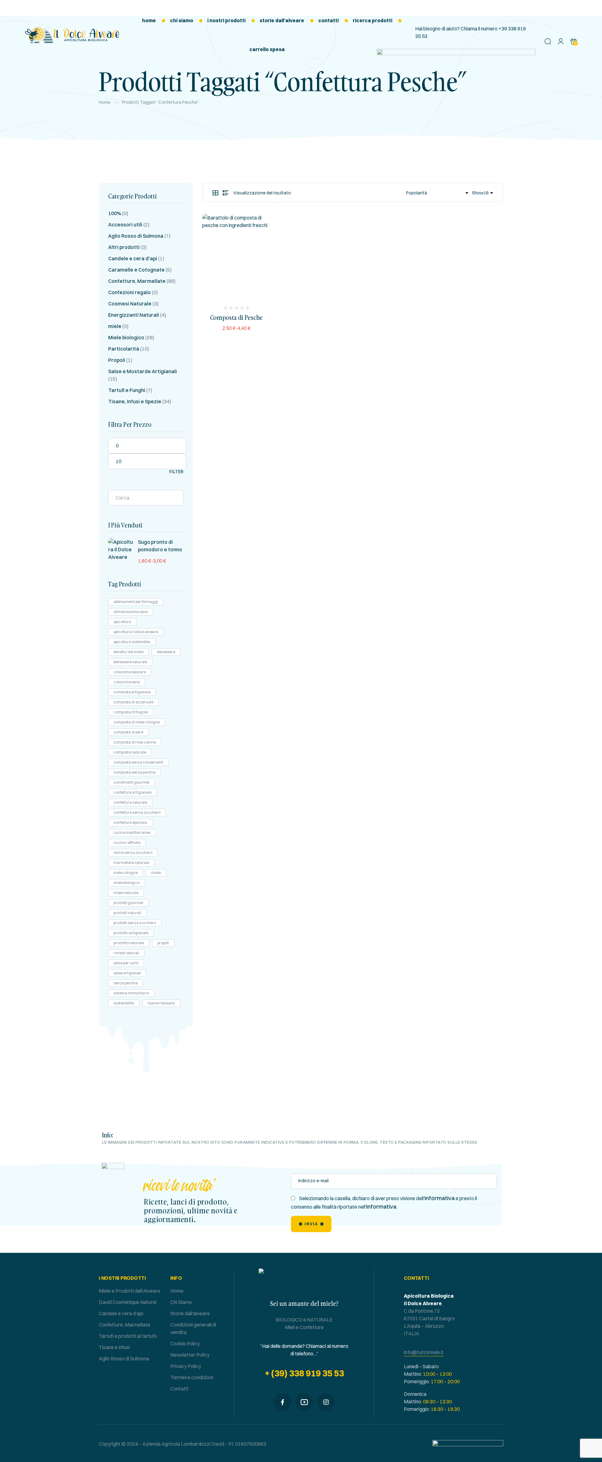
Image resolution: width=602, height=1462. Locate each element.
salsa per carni (126, 963)
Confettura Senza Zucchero (137, 812)
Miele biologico (126, 337)
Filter (176, 471)
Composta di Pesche (236, 317)
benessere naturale (130, 661)
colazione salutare (130, 672)
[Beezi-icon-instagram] (325, 1402)
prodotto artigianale (131, 932)
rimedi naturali (126, 953)
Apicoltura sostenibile (132, 641)
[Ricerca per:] (145, 498)
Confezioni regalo (129, 292)
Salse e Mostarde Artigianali (142, 371)
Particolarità (123, 349)
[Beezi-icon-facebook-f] (282, 1402)
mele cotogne (126, 872)
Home (104, 102)
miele (114, 326)
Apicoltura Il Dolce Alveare (136, 631)
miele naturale (126, 892)
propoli (163, 942)
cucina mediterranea (132, 832)
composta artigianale (132, 692)
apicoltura (122, 621)
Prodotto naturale (129, 942)
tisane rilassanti (161, 1003)
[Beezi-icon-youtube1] (304, 1402)
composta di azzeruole (133, 702)
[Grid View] (215, 192)
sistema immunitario (131, 993)
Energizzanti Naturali (133, 315)
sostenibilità (124, 1003)
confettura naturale (130, 802)
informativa (440, 1198)
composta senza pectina (135, 772)
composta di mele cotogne (137, 722)
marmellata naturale (131, 862)
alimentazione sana (131, 611)
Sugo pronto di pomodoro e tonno (160, 546)
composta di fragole (131, 712)
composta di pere (128, 732)
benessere (166, 651)
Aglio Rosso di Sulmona (135, 236)
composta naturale (130, 752)
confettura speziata (130, 822)
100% (114, 213)
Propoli (116, 360)
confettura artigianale (132, 792)
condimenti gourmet (132, 782)
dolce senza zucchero (133, 852)
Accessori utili (125, 224)
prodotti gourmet (128, 902)
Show (477, 193)
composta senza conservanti (138, 762)
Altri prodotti (124, 247)
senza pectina (126, 983)
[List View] (225, 192)
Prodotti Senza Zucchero (135, 922)
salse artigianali (127, 973)
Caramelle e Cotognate (136, 270)
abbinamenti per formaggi (136, 601)
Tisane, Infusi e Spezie (134, 401)
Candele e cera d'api (132, 258)
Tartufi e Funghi (126, 390)
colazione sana (127, 682)
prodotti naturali (127, 912)
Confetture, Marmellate (137, 281)
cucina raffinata (127, 842)
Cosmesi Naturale (129, 303)
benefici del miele (129, 651)
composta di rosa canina (135, 742)
